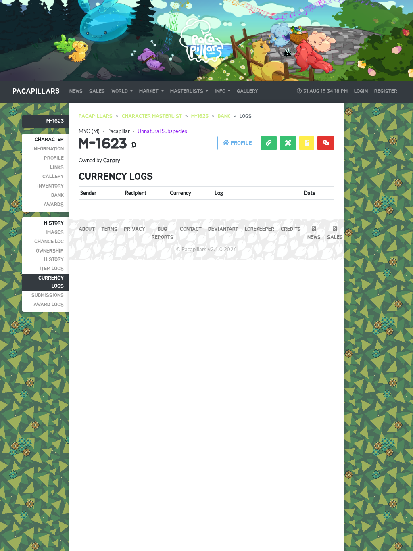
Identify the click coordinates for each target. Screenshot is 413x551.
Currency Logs (51, 282)
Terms (109, 229)
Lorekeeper (259, 229)
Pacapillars (36, 91)
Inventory (50, 186)
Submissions (47, 295)
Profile (54, 158)
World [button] (120, 91)
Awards (54, 204)
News (76, 91)
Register (385, 91)
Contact (191, 229)
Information (48, 149)
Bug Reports (162, 233)
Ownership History (50, 255)
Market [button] (149, 91)
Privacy (134, 229)
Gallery (247, 91)
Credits (291, 229)
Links (57, 167)
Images (55, 232)
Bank (57, 195)
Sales (97, 91)
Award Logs (48, 304)
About (87, 229)
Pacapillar (118, 131)
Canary (111, 160)
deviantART (223, 229)
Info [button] (221, 91)
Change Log (49, 241)
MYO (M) (89, 131)
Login (361, 91)
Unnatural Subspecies (162, 131)
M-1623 (55, 121)
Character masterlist (152, 116)
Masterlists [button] (187, 91)
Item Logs (52, 268)
